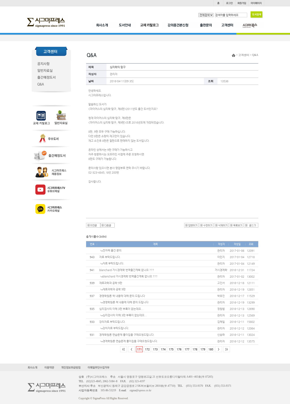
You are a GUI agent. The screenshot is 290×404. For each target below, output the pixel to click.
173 (155, 349)
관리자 (113, 74)
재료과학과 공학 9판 (110, 282)
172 (147, 349)
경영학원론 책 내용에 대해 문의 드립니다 (122, 295)
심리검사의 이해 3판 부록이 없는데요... (121, 308)
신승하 (221, 334)
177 (187, 349)
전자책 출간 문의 (112, 250)
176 (179, 349)
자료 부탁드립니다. (110, 257)
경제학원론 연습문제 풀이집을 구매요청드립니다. (127, 334)
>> (226, 349)
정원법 (221, 308)
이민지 (221, 257)
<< (123, 349)
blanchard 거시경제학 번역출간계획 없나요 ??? (126, 270)
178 (195, 349)
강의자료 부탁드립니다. (112, 321)
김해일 (221, 321)
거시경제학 (221, 270)
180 (210, 349)
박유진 (221, 295)
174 (163, 349)
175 (171, 349)
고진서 (221, 282)
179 (203, 349)
